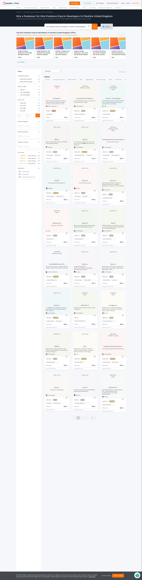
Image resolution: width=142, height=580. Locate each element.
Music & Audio (92, 7)
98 (92, 418)
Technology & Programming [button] (59, 79)
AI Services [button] (47, 79)
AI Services (18, 7)
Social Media (118, 7)
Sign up (128, 3)
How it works (100, 3)
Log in (123, 3)
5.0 (48, 111)
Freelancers (19, 12)
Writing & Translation (45, 7)
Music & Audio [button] (118, 79)
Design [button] (81, 79)
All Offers (20, 62)
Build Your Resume (112, 3)
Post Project (74, 3)
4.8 (77, 111)
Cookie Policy (91, 576)
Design (54, 7)
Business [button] (110, 79)
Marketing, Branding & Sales (105, 7)
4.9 (105, 111)
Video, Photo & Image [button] (101, 79)
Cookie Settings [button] (106, 575)
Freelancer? (135, 3)
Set (37, 115)
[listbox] (71, 48)
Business (84, 7)
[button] (88, 3)
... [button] (87, 114)
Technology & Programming (30, 7)
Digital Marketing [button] (89, 79)
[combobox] (66, 27)
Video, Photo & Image (74, 7)
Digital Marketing (63, 7)
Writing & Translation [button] (72, 79)
